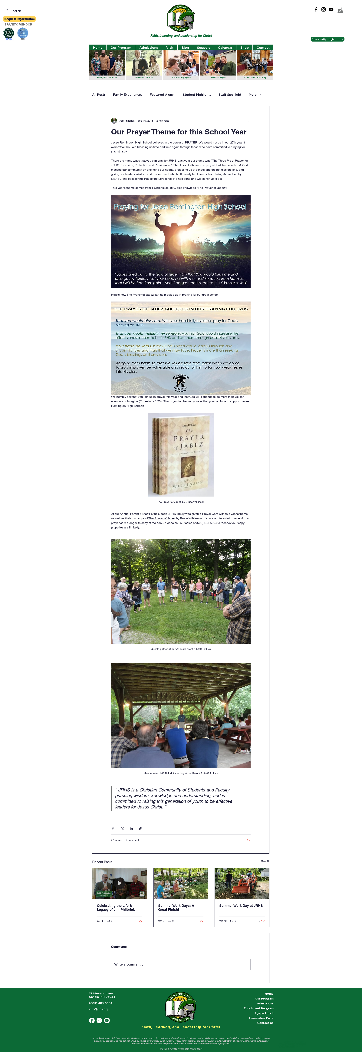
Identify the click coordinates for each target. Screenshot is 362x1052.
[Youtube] (107, 1020)
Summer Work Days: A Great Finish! (176, 908)
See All (265, 861)
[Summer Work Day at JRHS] (242, 883)
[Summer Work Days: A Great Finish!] (181, 883)
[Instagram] (323, 9)
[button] (340, 10)
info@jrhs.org (99, 1009)
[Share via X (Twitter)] (122, 828)
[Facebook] (316, 9)
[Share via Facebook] (113, 828)
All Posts (99, 94)
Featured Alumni (162, 94)
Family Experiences (127, 94)
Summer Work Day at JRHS (241, 906)
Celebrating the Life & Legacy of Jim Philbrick (116, 908)
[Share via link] (140, 828)
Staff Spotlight (230, 94)
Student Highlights (197, 94)
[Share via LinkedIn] (131, 828)
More (253, 94)
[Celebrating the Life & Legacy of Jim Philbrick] (119, 883)
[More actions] (248, 120)
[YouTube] (331, 9)
